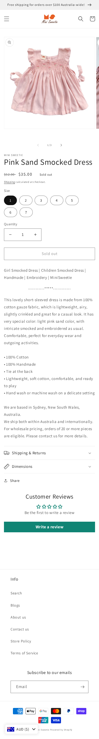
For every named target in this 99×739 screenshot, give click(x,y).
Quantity (10, 224)
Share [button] (15, 480)
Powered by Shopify (61, 729)
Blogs (15, 605)
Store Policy (21, 641)
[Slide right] (61, 145)
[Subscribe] (82, 687)
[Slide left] (38, 145)
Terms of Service (24, 653)
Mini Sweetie (42, 729)
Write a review (49, 527)
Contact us (20, 629)
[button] (6, 19)
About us (18, 617)
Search (16, 593)
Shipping (9, 182)
